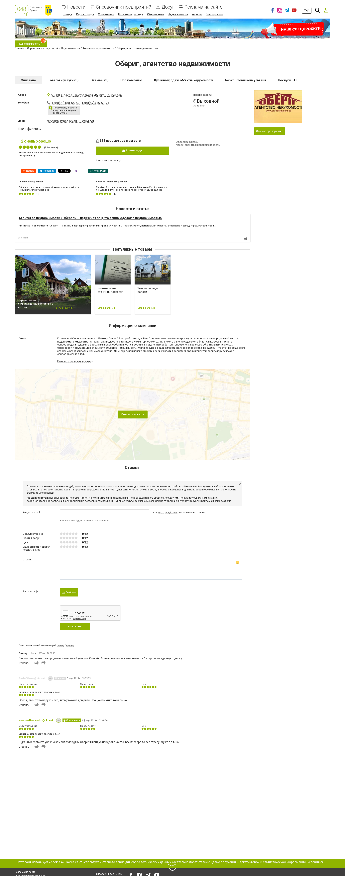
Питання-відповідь (130, 14)
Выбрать (70, 592)
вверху (70, 645)
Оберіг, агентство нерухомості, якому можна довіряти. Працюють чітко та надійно (49, 188)
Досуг (168, 7)
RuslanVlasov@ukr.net (31, 181)
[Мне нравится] (245, 238)
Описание (28, 80)
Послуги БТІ (287, 80)
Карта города (85, 14)
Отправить (75, 626)
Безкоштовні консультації (245, 80)
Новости (76, 7)
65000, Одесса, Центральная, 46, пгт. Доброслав (86, 95)
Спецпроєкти (214, 14)
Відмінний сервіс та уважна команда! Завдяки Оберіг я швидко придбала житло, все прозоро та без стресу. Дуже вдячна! (131, 188)
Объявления (155, 14)
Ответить (24, 663)
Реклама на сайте (203, 7)
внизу (61, 645)
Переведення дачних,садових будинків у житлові (35, 304)
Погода (67, 14)
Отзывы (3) (99, 80)
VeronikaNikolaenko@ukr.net (111, 181)
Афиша (197, 14)
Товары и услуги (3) (63, 80)
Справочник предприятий (123, 7)
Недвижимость (178, 14)
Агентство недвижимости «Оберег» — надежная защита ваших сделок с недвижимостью (90, 218)
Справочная (106, 14)
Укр (306, 10)
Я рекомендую (134, 150)
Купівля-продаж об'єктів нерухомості (183, 80)
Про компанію (131, 80)
